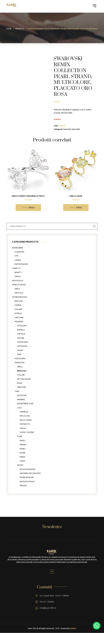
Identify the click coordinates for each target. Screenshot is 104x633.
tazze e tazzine (27, 432)
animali (23, 445)
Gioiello (18, 313)
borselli (21, 330)
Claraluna (19, 252)
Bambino (21, 400)
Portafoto (25, 424)
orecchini (19, 317)
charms (18, 305)
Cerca (94, 226)
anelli (17, 289)
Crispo (18, 276)
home (19, 383)
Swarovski (75, 129)
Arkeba (73, 628)
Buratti (18, 272)
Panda (22, 457)
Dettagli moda (24, 379)
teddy (22, 461)
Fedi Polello (17, 281)
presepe (23, 486)
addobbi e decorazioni (30, 473)
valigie (20, 350)
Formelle (24, 412)
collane (18, 309)
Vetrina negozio (19, 297)
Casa (19, 408)
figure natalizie (27, 477)
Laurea (18, 260)
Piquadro (19, 322)
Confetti (16, 268)
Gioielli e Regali (19, 285)
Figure (22, 453)
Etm (16, 256)
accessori (21, 326)
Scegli (31, 208)
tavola (23, 428)
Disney (23, 449)
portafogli (22, 346)
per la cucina (26, 420)
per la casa (25, 416)
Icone (19, 436)
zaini (19, 354)
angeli (22, 441)
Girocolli (19, 293)
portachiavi (22, 342)
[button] (96, 625)
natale (20, 465)
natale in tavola (27, 482)
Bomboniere (17, 248)
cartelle (21, 334)
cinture (20, 338)
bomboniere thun (25, 404)
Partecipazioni (21, 264)
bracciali (67, 129)
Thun (17, 391)
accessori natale (28, 469)
